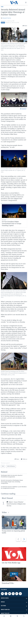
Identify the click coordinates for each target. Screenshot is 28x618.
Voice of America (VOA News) (12, 97)
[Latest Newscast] (4, 616)
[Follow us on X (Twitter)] (6, 593)
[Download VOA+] (14, 574)
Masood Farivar (7, 18)
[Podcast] (20, 593)
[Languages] (17, 616)
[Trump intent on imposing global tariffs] (14, 522)
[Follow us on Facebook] (2, 593)
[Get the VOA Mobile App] (14, 554)
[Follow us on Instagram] (13, 593)
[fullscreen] (25, 105)
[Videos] (10, 616)
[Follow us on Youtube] (9, 593)
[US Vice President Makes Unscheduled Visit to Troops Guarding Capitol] (14, 211)
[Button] (25, 26)
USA (2, 6)
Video (4, 513)
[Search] (23, 616)
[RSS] (16, 593)
